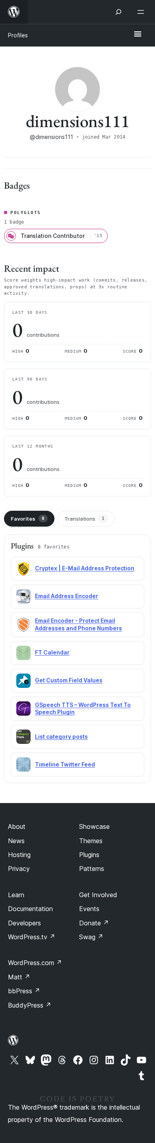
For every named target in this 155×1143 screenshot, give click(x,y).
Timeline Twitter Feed (65, 764)
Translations (84, 519)
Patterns (91, 869)
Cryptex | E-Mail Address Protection (84, 568)
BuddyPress (29, 1005)
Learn (16, 895)
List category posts (61, 736)
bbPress (24, 991)
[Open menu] (142, 12)
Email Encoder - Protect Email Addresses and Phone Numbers (78, 624)
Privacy (19, 869)
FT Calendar (52, 652)
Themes (91, 841)
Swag (91, 937)
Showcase (94, 826)
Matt (19, 977)
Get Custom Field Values (69, 680)
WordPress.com (35, 963)
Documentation (30, 909)
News (16, 841)
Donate (94, 923)
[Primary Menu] (137, 34)
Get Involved (98, 895)
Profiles (18, 35)
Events (89, 909)
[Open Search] (118, 12)
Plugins (89, 855)
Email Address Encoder (66, 596)
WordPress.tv (31, 937)
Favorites (28, 519)
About (16, 826)
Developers (24, 923)
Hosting (19, 855)
